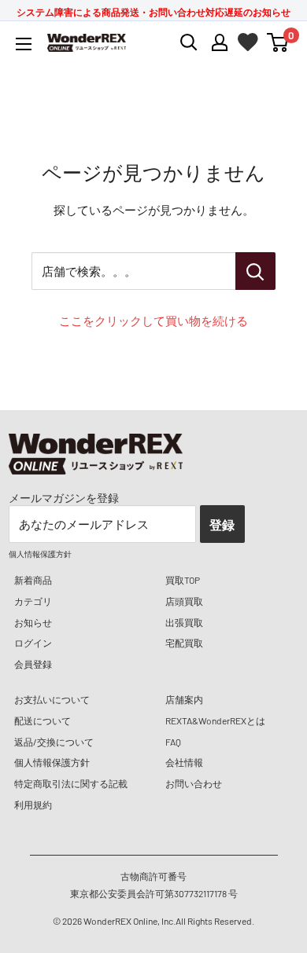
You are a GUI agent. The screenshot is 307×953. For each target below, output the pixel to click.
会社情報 (184, 762)
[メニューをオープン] (23, 44)
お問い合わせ (193, 783)
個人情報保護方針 (52, 762)
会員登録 (33, 663)
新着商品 (33, 579)
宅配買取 (184, 642)
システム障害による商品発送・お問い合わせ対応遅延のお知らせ (153, 11)
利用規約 (33, 804)
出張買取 (184, 622)
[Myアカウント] (219, 42)
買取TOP (182, 579)
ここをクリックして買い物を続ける (153, 320)
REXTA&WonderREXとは (215, 720)
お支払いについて (52, 699)
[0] (278, 42)
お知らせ (33, 622)
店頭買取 (184, 601)
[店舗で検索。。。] (255, 271)
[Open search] (189, 42)
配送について (42, 720)
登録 (222, 524)
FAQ (173, 741)
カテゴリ (33, 601)
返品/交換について (54, 741)
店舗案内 (184, 699)
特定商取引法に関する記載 (71, 783)
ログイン (33, 642)
